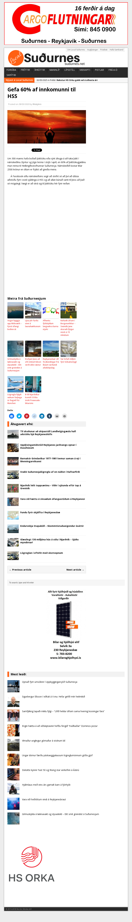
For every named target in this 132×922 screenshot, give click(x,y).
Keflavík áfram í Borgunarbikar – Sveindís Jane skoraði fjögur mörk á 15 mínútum (68, 327)
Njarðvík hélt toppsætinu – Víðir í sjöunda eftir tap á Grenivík (50, 487)
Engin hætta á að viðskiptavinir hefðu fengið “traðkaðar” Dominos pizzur (60, 725)
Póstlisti (103, 49)
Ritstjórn (37, 104)
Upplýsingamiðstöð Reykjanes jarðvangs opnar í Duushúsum (48, 446)
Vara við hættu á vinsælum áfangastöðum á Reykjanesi (52, 498)
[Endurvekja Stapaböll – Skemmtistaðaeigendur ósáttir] (13, 531)
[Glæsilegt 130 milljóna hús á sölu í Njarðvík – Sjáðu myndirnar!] (13, 544)
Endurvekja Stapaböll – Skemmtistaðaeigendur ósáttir (52, 525)
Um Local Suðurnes (76, 49)
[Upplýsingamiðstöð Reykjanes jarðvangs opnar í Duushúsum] (13, 450)
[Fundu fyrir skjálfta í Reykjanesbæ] (13, 517)
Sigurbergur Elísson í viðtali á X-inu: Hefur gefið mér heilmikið (53, 696)
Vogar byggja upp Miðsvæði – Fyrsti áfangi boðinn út (14, 325)
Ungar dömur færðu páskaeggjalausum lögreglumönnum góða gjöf (57, 755)
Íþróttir (39, 69)
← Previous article (20, 569)
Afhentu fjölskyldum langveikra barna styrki (50, 325)
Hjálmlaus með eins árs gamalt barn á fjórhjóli (46, 784)
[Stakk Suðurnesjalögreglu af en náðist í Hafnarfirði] (13, 477)
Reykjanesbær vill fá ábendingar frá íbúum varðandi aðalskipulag (51, 363)
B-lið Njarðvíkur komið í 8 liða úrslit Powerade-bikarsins (32, 399)
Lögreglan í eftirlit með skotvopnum (41, 552)
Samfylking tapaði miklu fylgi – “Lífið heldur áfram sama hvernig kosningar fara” (63, 711)
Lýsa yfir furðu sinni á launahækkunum (32, 323)
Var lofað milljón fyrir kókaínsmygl (69, 360)
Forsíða (11, 69)
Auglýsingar (92, 49)
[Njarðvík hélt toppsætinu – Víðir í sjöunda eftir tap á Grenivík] (13, 490)
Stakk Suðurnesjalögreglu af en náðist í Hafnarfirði (50, 471)
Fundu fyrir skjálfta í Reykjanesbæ (40, 512)
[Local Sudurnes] (66, 57)
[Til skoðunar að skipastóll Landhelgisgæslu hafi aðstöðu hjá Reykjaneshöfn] (13, 436)
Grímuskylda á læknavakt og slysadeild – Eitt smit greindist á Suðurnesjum (14, 365)
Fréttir (25, 69)
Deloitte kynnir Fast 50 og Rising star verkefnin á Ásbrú (50, 770)
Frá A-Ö (112, 69)
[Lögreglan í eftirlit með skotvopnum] (13, 558)
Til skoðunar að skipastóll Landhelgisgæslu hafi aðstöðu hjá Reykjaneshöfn (48, 433)
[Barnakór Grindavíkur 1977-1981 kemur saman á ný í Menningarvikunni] (13, 463)
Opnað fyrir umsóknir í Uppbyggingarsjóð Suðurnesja (49, 681)
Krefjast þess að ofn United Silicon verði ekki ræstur (33, 362)
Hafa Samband (116, 49)
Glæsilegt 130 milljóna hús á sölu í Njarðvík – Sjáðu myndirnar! (49, 541)
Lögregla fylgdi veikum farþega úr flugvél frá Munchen (14, 399)
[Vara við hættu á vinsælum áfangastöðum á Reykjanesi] (13, 504)
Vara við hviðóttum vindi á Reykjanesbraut (44, 799)
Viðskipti (85, 69)
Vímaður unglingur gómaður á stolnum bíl (43, 740)
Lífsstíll (69, 69)
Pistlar (99, 69)
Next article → (75, 569)
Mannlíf (54, 69)
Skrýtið (11, 75)
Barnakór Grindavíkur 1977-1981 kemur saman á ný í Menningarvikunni (50, 460)
